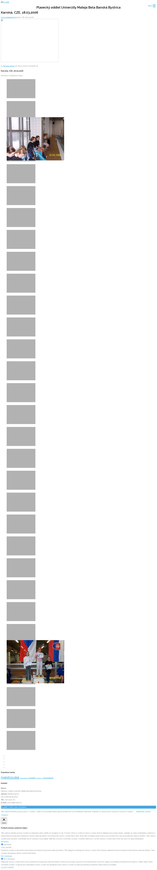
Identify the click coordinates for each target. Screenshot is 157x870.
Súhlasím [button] (4, 815)
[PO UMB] (5, 2)
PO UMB (4, 807)
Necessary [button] (5, 842)
